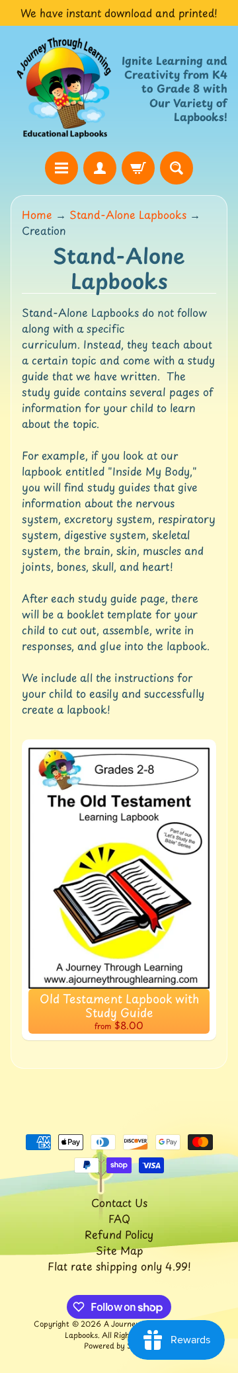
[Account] (99, 168)
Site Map (119, 1250)
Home (37, 214)
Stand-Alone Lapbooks (127, 214)
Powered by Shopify (119, 1345)
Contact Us (119, 1202)
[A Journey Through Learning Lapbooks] (65, 88)
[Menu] (61, 168)
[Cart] (138, 168)
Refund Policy (119, 1234)
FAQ (119, 1218)
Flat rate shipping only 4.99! (119, 1266)
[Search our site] (176, 168)
